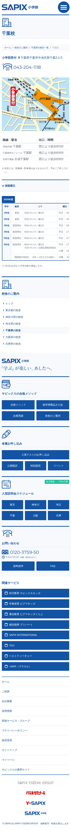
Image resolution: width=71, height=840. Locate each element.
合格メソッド (18, 404)
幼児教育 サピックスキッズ (24, 593)
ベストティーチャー (20, 655)
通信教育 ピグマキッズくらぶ (26, 614)
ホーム (8, 47)
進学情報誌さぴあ (53, 404)
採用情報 (7, 711)
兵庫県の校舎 (13, 343)
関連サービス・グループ (16, 720)
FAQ (52, 566)
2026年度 (8, 199)
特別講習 (35, 465)
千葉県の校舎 (13, 330)
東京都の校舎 (13, 310)
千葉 (12, 515)
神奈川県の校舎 (14, 316)
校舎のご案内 (21, 47)
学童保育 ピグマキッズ (22, 603)
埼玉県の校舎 (13, 323)
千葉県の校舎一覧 (40, 47)
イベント (59, 465)
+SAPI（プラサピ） (20, 666)
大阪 (35, 515)
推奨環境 (7, 740)
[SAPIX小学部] (15, 360)
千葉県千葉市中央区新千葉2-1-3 (41, 57)
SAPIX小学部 (20, 7)
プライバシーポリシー (14, 730)
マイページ (8, 759)
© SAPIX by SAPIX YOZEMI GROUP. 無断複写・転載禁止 (35, 823)
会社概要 (7, 701)
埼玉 (58, 504)
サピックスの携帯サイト (16, 769)
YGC (12, 645)
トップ (9, 303)
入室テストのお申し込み (35, 454)
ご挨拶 (5, 691)
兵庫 (58, 515)
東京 (12, 504)
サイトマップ (9, 750)
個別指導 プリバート (21, 624)
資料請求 (18, 566)
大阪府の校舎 (13, 337)
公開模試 (12, 465)
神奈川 (35, 504)
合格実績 (18, 415)
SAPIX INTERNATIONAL (23, 634)
